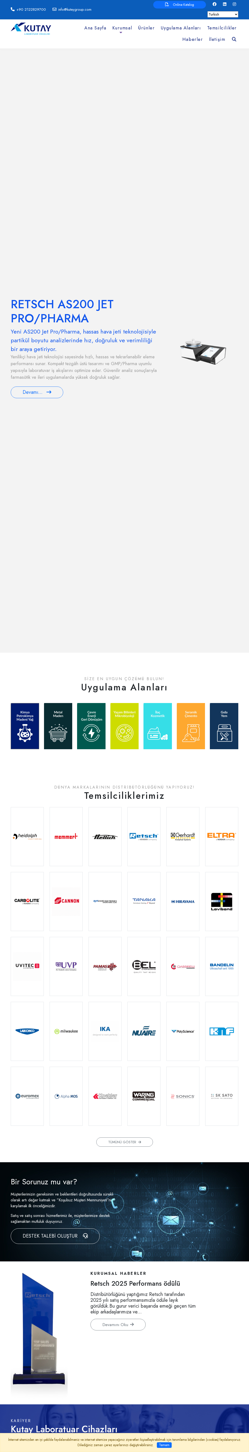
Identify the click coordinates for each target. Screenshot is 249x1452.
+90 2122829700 (31, 9)
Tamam (164, 1445)
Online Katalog (183, 4)
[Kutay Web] (31, 28)
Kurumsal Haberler (118, 1273)
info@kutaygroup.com (74, 9)
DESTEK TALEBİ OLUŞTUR (51, 1236)
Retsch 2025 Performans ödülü (135, 1283)
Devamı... (33, 392)
